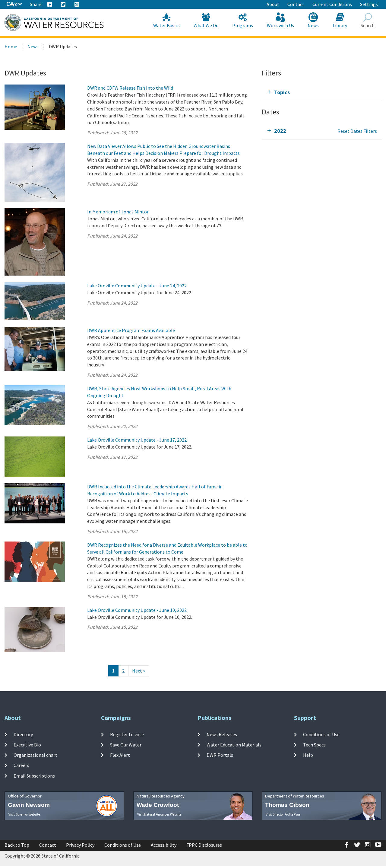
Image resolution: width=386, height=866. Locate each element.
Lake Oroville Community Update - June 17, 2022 (137, 440)
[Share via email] (77, 4)
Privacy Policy (80, 845)
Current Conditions (332, 4)
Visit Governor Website (24, 814)
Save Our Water (125, 745)
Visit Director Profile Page (283, 814)
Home (11, 46)
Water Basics (166, 25)
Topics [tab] (282, 92)
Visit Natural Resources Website (159, 814)
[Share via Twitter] (63, 4)
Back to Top (17, 845)
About (273, 4)
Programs (242, 25)
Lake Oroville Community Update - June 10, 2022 (137, 610)
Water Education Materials (234, 745)
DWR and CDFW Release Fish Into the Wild (130, 88)
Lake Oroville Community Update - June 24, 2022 (137, 286)
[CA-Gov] (14, 4)
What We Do (206, 25)
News (313, 25)
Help (308, 755)
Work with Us (280, 25)
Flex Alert (120, 755)
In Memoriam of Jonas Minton (118, 212)
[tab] (321, 92)
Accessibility (163, 845)
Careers (21, 765)
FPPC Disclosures (204, 845)
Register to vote (127, 734)
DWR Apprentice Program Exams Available (131, 330)
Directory (23, 734)
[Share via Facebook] (49, 4)
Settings (369, 4)
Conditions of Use (321, 734)
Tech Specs (314, 745)
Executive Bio (27, 745)
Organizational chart (35, 755)
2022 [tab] (280, 130)
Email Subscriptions (34, 776)
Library (340, 25)
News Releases (222, 734)
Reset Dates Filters (357, 131)
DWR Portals (220, 755)
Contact (295, 4)
